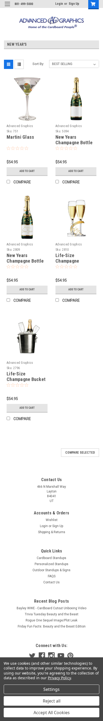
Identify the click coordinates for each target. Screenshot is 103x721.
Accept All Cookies (52, 712)
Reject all (51, 701)
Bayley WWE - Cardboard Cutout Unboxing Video (51, 608)
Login (59, 4)
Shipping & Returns (51, 532)
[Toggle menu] (7, 7)
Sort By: (38, 64)
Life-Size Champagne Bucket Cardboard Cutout (26, 379)
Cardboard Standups (51, 558)
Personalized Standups (51, 564)
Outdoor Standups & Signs (51, 570)
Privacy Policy (59, 677)
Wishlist (52, 520)
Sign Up (74, 4)
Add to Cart (27, 171)
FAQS (51, 576)
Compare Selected (80, 452)
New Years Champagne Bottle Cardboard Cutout (73, 142)
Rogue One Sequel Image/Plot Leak (51, 620)
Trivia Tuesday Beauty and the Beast (51, 614)
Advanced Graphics (20, 126)
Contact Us (51, 582)
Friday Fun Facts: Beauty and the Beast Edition (52, 626)
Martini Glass (20, 137)
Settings (51, 689)
